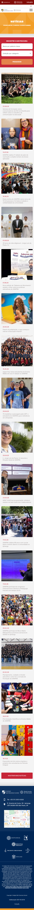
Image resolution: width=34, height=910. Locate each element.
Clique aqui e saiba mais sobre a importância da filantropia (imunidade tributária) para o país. (18, 887)
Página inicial (8, 25)
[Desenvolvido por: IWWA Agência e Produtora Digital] (17, 904)
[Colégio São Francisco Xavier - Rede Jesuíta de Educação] (17, 819)
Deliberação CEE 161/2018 (17, 899)
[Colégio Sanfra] (12, 10)
